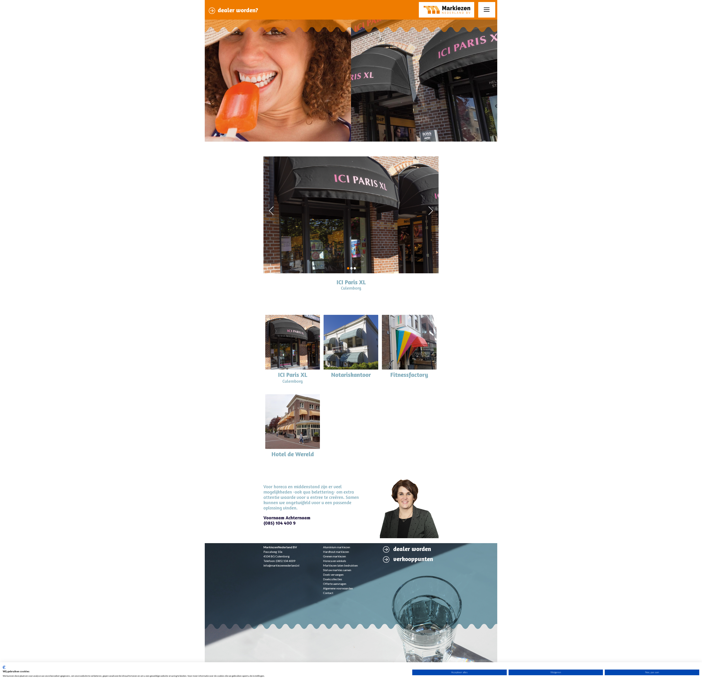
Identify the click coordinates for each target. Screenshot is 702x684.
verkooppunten (413, 559)
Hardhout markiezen (336, 551)
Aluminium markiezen (336, 547)
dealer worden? (238, 10)
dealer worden (412, 549)
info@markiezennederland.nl (281, 565)
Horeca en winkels (334, 561)
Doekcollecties (332, 579)
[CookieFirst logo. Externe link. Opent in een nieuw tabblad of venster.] (4, 667)
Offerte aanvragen (334, 583)
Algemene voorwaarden (338, 588)
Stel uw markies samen (337, 570)
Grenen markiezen (334, 556)
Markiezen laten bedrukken (340, 565)
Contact (328, 593)
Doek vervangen (333, 574)
